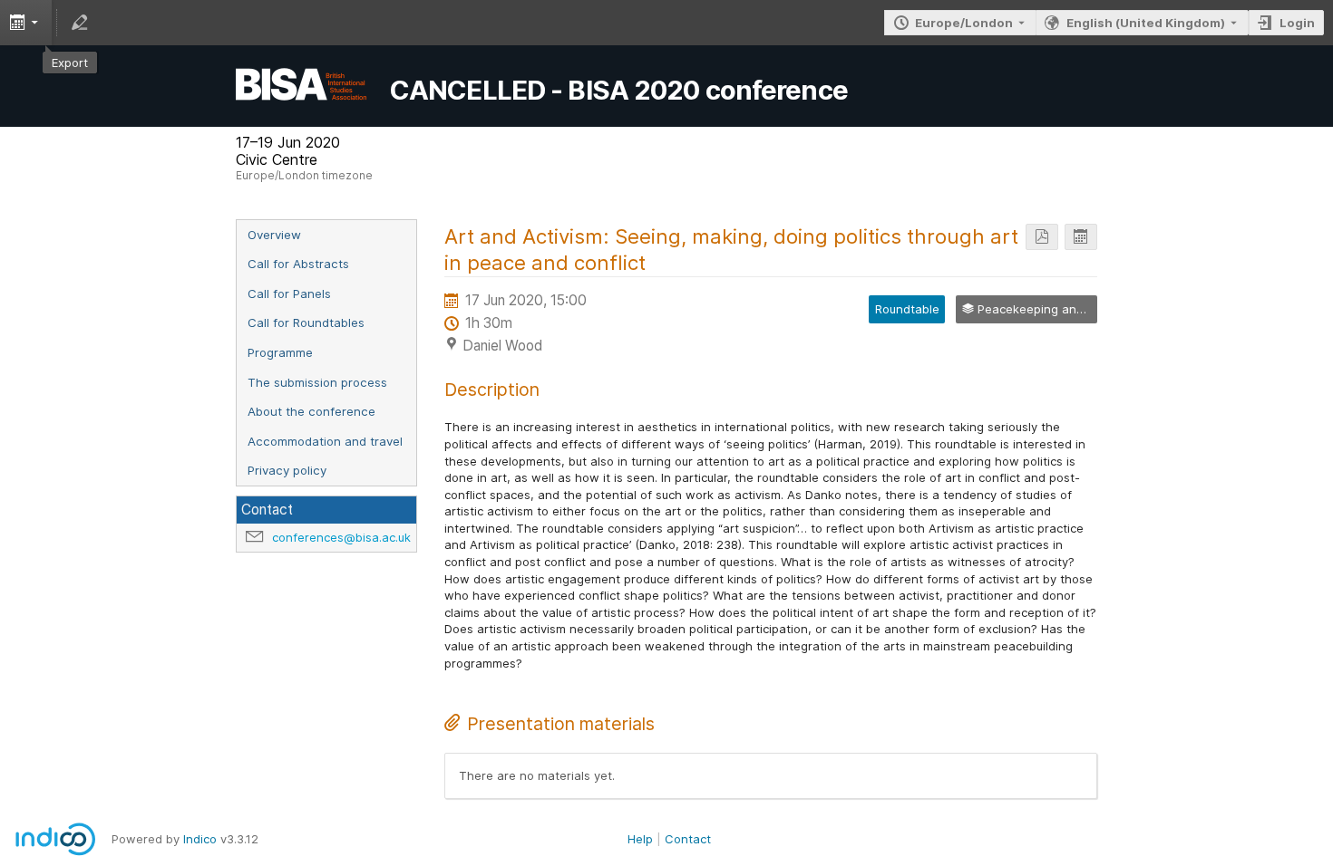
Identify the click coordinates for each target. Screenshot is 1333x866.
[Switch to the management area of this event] (80, 22)
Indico (200, 839)
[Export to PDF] (1042, 237)
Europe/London (964, 22)
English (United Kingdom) (1145, 22)
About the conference (311, 411)
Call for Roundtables (306, 322)
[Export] (1081, 237)
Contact (688, 839)
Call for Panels (289, 293)
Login (1297, 22)
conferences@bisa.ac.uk (341, 537)
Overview (274, 234)
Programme (280, 352)
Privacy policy (287, 470)
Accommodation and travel (325, 441)
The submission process (317, 382)
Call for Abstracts (298, 263)
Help (640, 839)
